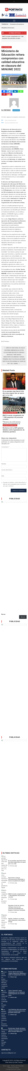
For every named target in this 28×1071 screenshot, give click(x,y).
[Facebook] (4, 91)
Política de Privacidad (17, 1066)
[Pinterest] (4, 94)
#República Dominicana (7, 27)
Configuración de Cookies (13, 1069)
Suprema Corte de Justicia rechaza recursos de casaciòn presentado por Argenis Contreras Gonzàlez (16, 908)
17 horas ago (13, 899)
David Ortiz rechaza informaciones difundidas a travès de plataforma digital (16, 879)
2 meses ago (13, 977)
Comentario (5, 447)
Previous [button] (22, 33)
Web (2, 476)
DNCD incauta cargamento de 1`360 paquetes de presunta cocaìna (13, 417)
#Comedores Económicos (17, 24)
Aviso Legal (6, 1066)
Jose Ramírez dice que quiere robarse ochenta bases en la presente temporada (17, 1011)
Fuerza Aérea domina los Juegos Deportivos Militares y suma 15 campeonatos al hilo (17, 973)
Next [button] (25, 33)
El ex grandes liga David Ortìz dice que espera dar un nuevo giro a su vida (13, 393)
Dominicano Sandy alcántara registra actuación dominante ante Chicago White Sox (17, 1030)
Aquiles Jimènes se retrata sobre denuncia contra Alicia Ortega (16, 920)
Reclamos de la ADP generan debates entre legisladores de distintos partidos (13, 430)
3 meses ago (13, 1014)
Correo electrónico (6, 470)
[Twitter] (9, 91)
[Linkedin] (15, 91)
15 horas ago (13, 865)
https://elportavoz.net (10, 120)
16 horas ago (13, 883)
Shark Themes (18, 1062)
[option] (14, 37)
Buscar (3, 614)
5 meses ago (13, 1033)
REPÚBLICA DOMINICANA (10, 388)
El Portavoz (6, 110)
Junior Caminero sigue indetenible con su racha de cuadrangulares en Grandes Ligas (16, 993)
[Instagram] (9, 94)
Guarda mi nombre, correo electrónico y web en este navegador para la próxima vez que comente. (14, 484)
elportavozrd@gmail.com (11, 122)
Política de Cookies (13, 1067)
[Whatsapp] (20, 91)
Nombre (3, 464)
